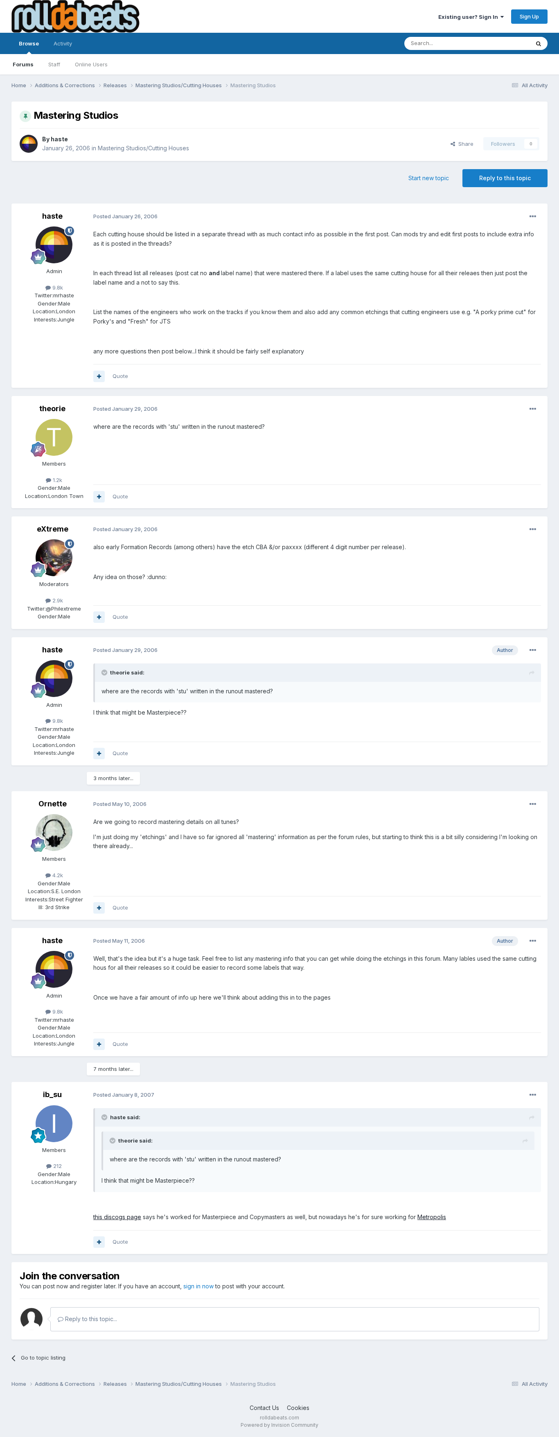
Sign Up (529, 16)
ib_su (52, 1094)
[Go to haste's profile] (29, 144)
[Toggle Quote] (105, 672)
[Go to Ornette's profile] (54, 832)
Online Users (91, 64)
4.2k (57, 875)
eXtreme (52, 529)
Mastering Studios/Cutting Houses (143, 148)
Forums (23, 64)
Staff (54, 64)
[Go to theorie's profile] (54, 437)
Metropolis (431, 1216)
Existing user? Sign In (469, 17)
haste (59, 139)
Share (464, 143)
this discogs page (117, 1216)
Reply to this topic (505, 177)
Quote (120, 376)
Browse (29, 43)
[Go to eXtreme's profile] (54, 557)
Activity (63, 43)
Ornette (52, 803)
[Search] (539, 43)
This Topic (505, 43)
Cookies (298, 1407)
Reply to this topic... (90, 1318)
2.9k (57, 600)
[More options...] (533, 217)
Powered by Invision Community (279, 1425)
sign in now (198, 1286)
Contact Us (264, 1407)
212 (57, 1166)
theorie (52, 408)
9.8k (57, 287)
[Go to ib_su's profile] (54, 1123)
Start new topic (428, 177)
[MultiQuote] (99, 376)
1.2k (56, 480)
